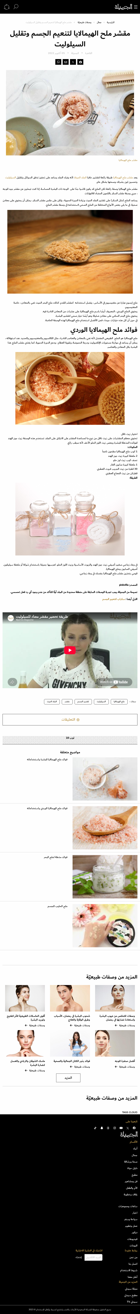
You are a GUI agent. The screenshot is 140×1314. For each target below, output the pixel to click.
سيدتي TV (132, 1301)
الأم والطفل (131, 1188)
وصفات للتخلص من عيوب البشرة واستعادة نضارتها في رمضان (117, 1018)
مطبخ (134, 1175)
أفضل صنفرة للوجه (125, 1061)
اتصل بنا (133, 1264)
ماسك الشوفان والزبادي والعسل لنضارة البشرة (27, 1063)
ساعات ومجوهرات (127, 1206)
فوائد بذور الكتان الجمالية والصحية (72, 1061)
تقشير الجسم (83, 701)
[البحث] (16, 6)
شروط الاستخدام (128, 1270)
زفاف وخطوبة (130, 1194)
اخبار (134, 1212)
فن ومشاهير (131, 1181)
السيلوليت (10, 177)
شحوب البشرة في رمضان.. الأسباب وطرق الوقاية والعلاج (72, 1018)
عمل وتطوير (131, 1226)
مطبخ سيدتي (130, 1295)
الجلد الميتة (80, 177)
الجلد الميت (52, 701)
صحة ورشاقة (130, 1161)
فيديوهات (132, 1239)
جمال (99, 22)
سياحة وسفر (130, 1219)
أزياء (135, 1148)
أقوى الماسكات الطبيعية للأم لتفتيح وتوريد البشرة (26, 1018)
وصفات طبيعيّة (84, 22)
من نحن (133, 1257)
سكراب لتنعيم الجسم (113, 599)
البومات (133, 1245)
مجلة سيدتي (131, 1289)
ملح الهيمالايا (120, 177)
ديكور (134, 1232)
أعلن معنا (132, 1277)
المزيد (68, 1078)
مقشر (130, 177)
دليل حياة (132, 1168)
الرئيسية (110, 22)
